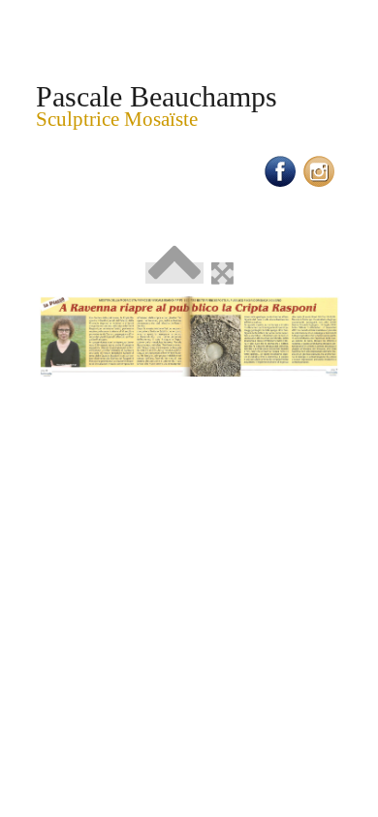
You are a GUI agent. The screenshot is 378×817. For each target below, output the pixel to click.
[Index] (174, 273)
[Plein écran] (222, 273)
